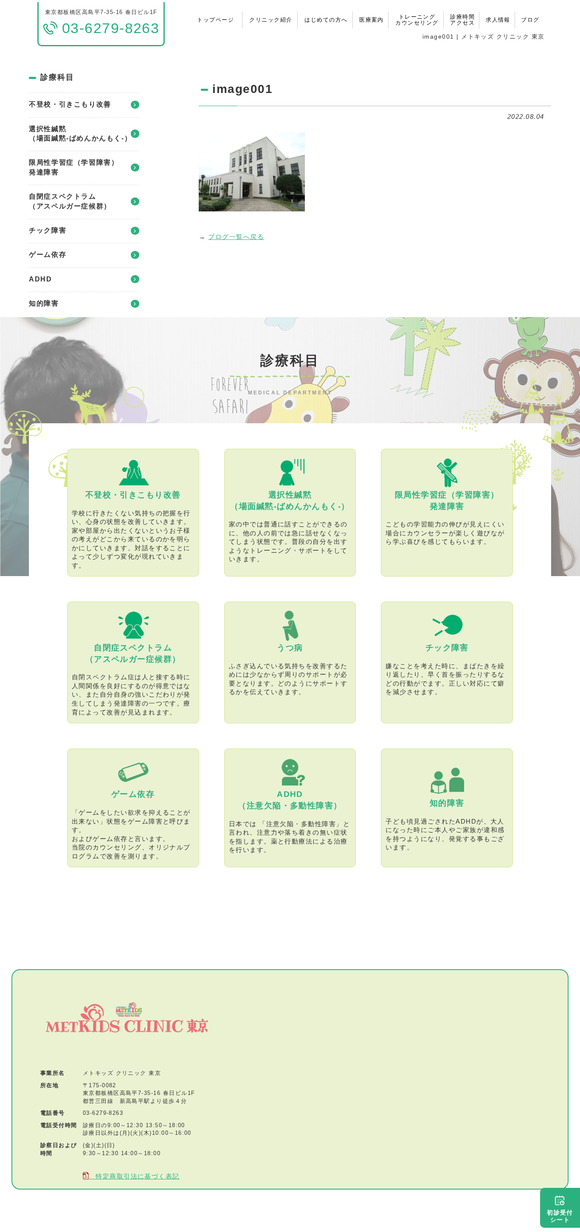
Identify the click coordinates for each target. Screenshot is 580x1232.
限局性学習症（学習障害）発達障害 (73, 167)
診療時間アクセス (462, 20)
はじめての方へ (325, 20)
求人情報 (498, 20)
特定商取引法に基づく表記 (134, 1176)
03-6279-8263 (103, 1113)
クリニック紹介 (270, 20)
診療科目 (57, 77)
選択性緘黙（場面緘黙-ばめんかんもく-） (80, 133)
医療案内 (371, 20)
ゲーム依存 (47, 254)
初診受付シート (560, 1216)
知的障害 (44, 303)
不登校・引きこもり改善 (70, 104)
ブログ (530, 20)
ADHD (40, 279)
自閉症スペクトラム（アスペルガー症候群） (70, 201)
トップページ (215, 20)
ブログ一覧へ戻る (236, 236)
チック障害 (47, 230)
